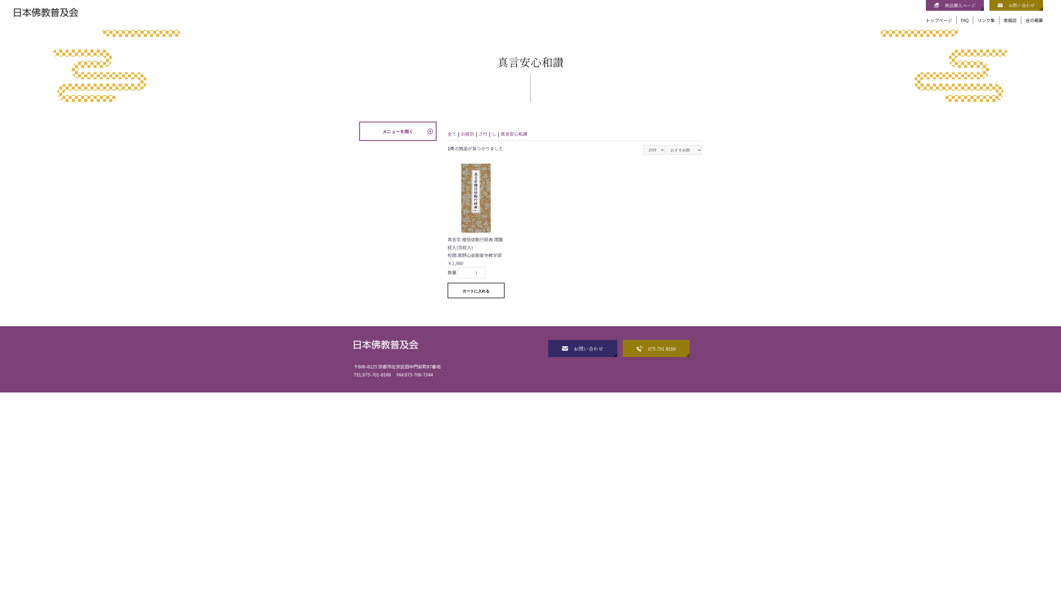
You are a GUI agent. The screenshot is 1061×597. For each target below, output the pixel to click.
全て (452, 133)
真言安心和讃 (514, 133)
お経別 (467, 133)
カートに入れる (476, 291)
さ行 (483, 133)
